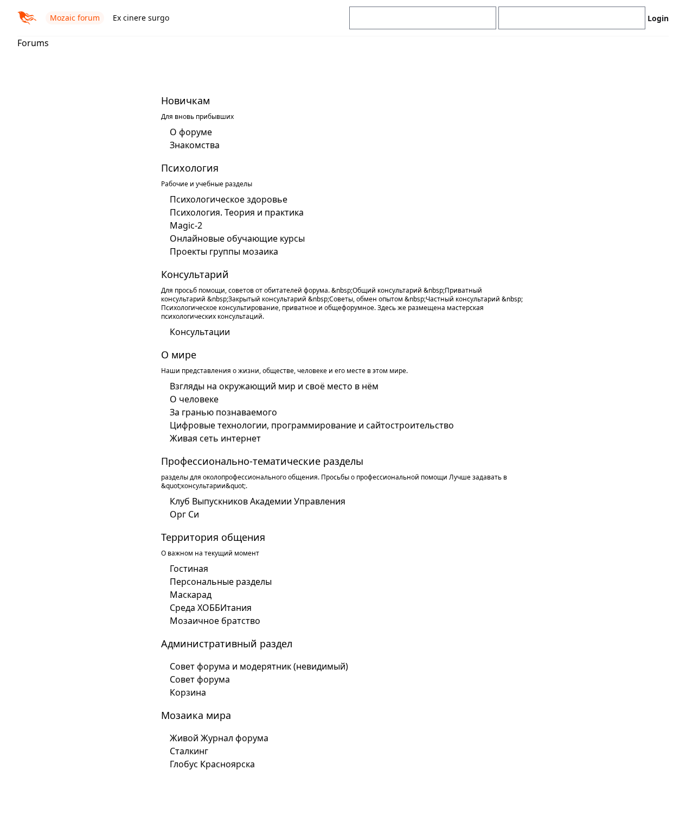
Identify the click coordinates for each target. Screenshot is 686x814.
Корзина (188, 692)
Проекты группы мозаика (224, 251)
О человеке (194, 399)
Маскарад (190, 595)
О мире (178, 354)
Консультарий (195, 274)
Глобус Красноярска (212, 764)
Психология (190, 167)
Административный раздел (226, 643)
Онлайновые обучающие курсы (237, 238)
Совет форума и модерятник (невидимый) (259, 666)
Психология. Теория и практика (237, 212)
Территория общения (213, 537)
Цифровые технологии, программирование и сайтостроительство (312, 425)
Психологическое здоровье (228, 199)
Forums (33, 43)
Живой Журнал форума (219, 738)
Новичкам (185, 100)
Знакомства (195, 145)
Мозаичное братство (215, 621)
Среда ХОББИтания (211, 608)
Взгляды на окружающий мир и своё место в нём (274, 386)
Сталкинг (189, 751)
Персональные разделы (221, 582)
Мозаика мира (196, 715)
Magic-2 (186, 225)
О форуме (191, 132)
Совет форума (200, 679)
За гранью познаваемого (223, 412)
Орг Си (184, 514)
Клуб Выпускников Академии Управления (257, 501)
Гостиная (189, 569)
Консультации (200, 332)
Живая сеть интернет (215, 438)
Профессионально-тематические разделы (262, 461)
